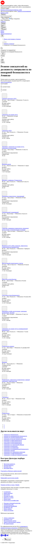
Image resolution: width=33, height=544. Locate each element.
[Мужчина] (4, 95)
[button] (2, 30)
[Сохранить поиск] (2, 60)
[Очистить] (3, 54)
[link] (3, 27)
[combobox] (8, 50)
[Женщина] (4, 144)
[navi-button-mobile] (2, 35)
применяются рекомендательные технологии (14, 527)
